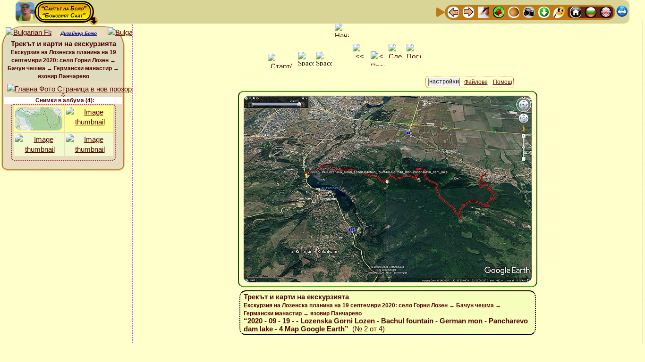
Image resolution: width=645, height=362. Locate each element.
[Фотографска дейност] (529, 12)
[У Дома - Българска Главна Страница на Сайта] (590, 12)
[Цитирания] (498, 12)
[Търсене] (559, 12)
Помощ (502, 82)
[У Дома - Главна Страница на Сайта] (575, 12)
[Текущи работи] (513, 12)
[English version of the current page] (28, 32)
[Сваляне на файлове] (544, 12)
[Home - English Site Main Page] (605, 12)
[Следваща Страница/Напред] (468, 12)
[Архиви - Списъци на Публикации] (483, 12)
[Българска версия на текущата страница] (130, 32)
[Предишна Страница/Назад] (453, 12)
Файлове (476, 82)
